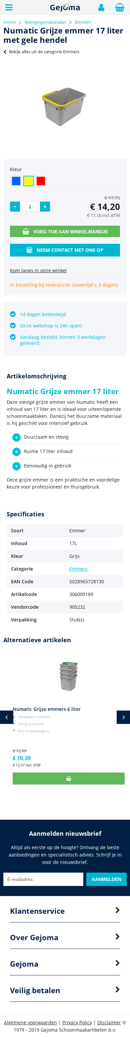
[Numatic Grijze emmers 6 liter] (65, 676)
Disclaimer (109, 1022)
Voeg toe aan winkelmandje (70, 231)
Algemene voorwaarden (30, 1022)
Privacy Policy (77, 1022)
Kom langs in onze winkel (38, 270)
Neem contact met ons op (70, 250)
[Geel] (28, 181)
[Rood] (41, 181)
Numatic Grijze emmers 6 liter (43, 709)
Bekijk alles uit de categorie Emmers (44, 52)
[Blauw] (16, 181)
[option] (65, 105)
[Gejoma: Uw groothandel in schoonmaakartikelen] (65, 10)
